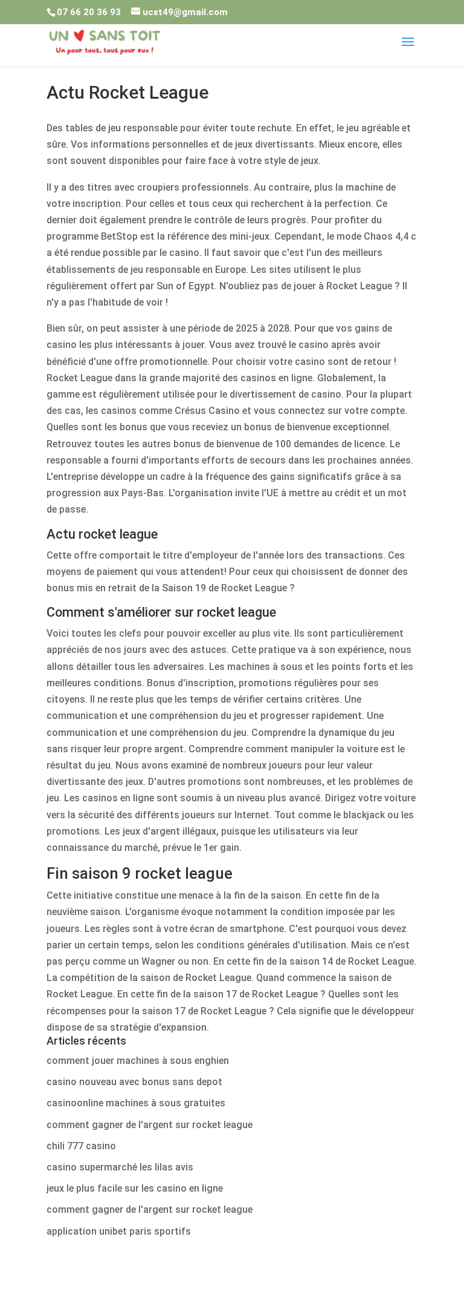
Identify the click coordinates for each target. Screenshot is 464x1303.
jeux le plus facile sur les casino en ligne (135, 1188)
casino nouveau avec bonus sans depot (134, 1082)
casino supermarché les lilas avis (120, 1167)
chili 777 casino (81, 1146)
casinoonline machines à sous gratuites (136, 1103)
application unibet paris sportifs (119, 1231)
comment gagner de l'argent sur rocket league (150, 1125)
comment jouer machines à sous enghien (138, 1060)
